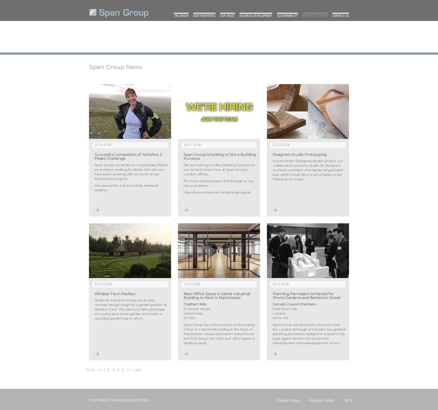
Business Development (256, 16)
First (90, 369)
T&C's (347, 400)
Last (137, 369)
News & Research (315, 16)
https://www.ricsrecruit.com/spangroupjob (217, 192)
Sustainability (287, 16)
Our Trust (227, 16)
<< (99, 369)
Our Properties (204, 16)
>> (128, 369)
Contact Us (340, 16)
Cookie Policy (288, 400)
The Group (181, 16)
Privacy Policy (321, 400)
